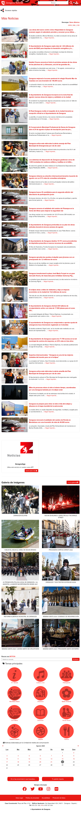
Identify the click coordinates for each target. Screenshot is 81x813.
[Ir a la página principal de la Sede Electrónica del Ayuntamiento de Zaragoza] (3, 3)
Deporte (40, 739)
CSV (78, 25)
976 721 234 (49, 805)
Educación (40, 720)
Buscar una (8, 656)
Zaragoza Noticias (14, 3)
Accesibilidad (46, 798)
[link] (3, 746)
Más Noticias (10, 18)
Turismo (66, 739)
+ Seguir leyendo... (49, 38)
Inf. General (14, 683)
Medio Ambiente (66, 701)
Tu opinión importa (58, 779)
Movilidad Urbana (14, 701)
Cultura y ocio (40, 683)
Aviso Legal (19, 798)
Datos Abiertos (74, 22)
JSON (70, 25)
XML (74, 25)
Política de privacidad (32, 798)
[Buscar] (71, 3)
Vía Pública (14, 720)
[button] (31, 470)
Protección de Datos (59, 798)
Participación (66, 683)
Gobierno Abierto (14, 739)
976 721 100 (36, 805)
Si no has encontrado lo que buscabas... (23, 779)
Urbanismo (40, 701)
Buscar (76, 659)
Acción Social (66, 720)
